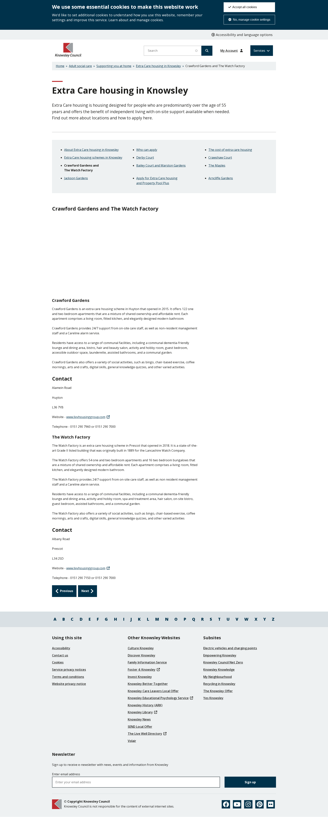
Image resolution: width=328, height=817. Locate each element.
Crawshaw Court (220, 157)
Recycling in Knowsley (219, 684)
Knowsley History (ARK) (145, 705)
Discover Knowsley (141, 655)
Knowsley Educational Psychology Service (158, 698)
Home (60, 66)
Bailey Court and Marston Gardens (161, 165)
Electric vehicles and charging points (230, 648)
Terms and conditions (68, 677)
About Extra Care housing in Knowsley (91, 150)
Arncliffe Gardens (220, 178)
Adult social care (80, 66)
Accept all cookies (244, 7)
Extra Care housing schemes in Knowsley (93, 157)
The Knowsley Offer (218, 691)
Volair (132, 741)
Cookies (58, 662)
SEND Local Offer (140, 727)
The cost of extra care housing (230, 150)
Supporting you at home (113, 66)
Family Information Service (147, 662)
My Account (229, 51)
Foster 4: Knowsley (141, 669)
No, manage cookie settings (251, 19)
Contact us (60, 655)
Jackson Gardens (76, 178)
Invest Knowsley (140, 677)
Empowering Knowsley (219, 655)
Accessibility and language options (244, 34)
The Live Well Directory (145, 734)
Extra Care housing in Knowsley (158, 66)
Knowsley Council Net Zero (223, 662)
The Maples (216, 165)
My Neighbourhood (217, 677)
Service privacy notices (69, 669)
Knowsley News (139, 719)
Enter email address (66, 774)
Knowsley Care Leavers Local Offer (153, 691)
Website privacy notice (69, 684)
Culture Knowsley (141, 648)
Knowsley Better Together (148, 684)
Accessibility (61, 648)
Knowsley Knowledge (219, 669)
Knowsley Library (140, 712)
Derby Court (145, 157)
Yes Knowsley (213, 698)
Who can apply (146, 150)
